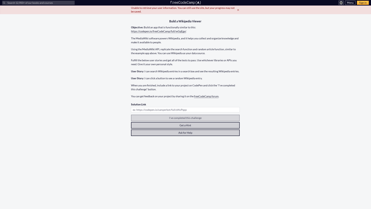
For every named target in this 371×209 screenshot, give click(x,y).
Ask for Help (185, 132)
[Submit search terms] (4, 3)
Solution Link (138, 104)
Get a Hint (185, 125)
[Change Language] (341, 3)
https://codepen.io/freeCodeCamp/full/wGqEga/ (158, 31)
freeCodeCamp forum (206, 96)
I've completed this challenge (185, 117)
